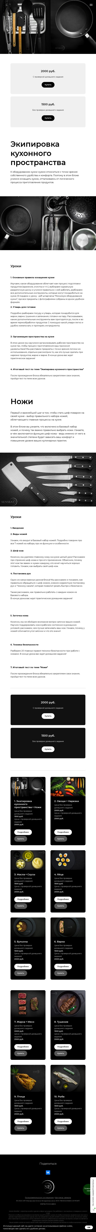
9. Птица (19, 1096)
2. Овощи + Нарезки (66, 801)
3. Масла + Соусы (24, 874)
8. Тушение (61, 1022)
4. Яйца (58, 874)
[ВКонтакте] (48, 1172)
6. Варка (59, 941)
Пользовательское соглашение (39, 1197)
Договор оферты (63, 1197)
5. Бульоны (21, 941)
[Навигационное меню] (91, 5)
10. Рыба (59, 1096)
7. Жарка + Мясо (24, 1022)
